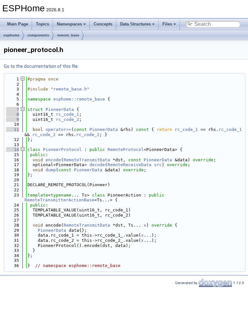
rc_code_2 (67, 119)
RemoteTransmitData (87, 159)
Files (167, 24)
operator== (58, 129)
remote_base (68, 35)
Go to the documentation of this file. (41, 66)
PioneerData (60, 109)
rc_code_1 (67, 114)
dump (51, 169)
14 (12, 149)
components (38, 35)
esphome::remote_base (79, 99)
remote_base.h (70, 89)
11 (12, 129)
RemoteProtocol (126, 149)
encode (53, 159)
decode (97, 164)
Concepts (103, 24)
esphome (11, 35)
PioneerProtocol (62, 149)
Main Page (17, 24)
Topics (42, 24)
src (158, 164)
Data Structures (135, 24)
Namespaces (69, 24)
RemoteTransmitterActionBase (59, 200)
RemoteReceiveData (129, 164)
